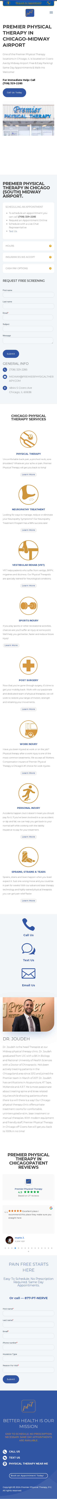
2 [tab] (8, 1248)
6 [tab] (21, 1248)
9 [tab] (31, 1248)
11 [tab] (38, 1248)
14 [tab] (48, 1248)
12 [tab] (41, 1248)
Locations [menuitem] (8, 3)
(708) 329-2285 (12, 83)
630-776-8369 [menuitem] (49, 3)
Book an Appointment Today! (27, 1475)
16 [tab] (28, 1251)
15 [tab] (51, 1248)
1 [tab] (5, 1248)
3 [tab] (11, 1248)
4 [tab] (15, 1248)
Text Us (13, 231)
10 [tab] (35, 1248)
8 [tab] (28, 1248)
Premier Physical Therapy (28, 1189)
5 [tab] (18, 1248)
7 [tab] (25, 1248)
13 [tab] (45, 1248)
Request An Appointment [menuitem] (28, 3)
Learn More (28, 474)
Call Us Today (14, 92)
